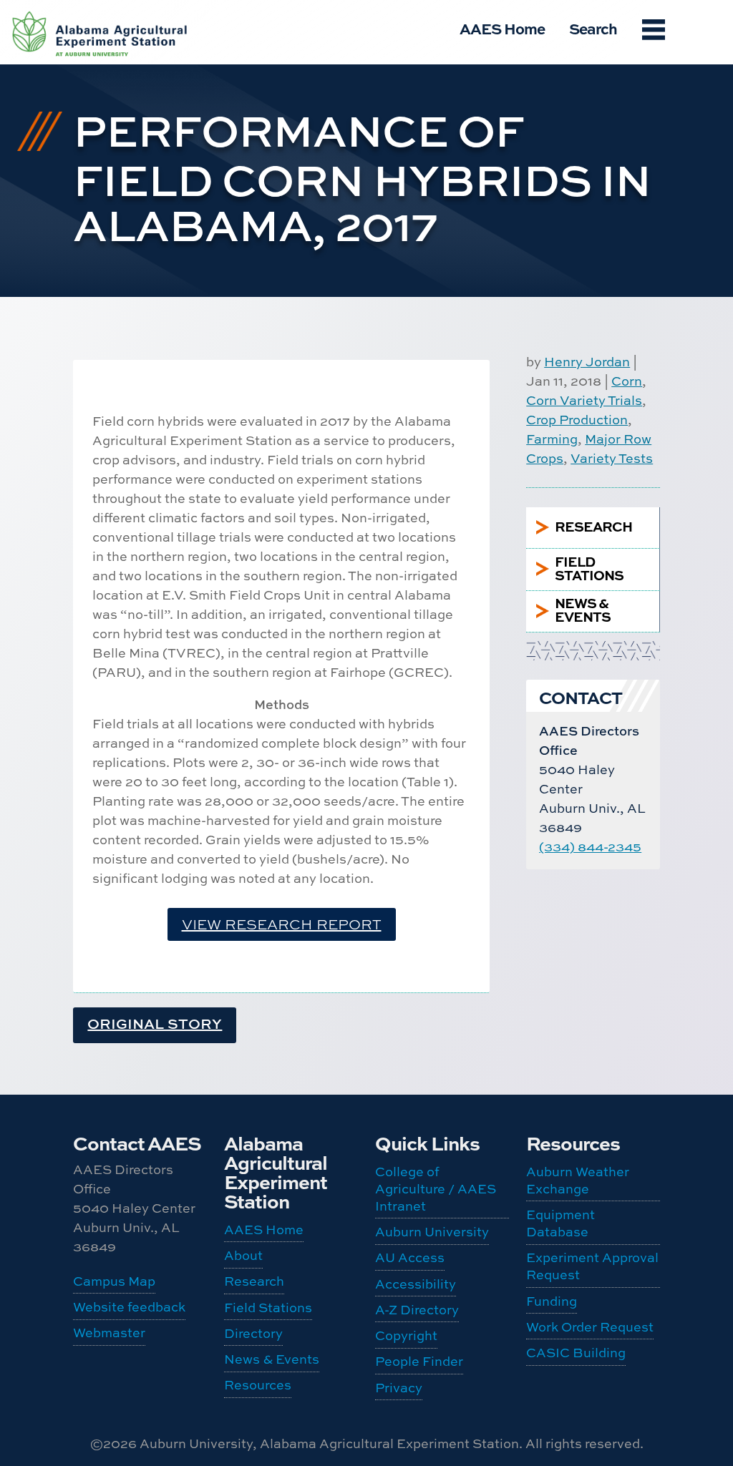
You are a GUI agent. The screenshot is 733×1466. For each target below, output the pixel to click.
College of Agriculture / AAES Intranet (435, 1189)
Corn (626, 381)
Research (254, 1281)
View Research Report (282, 924)
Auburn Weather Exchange (81, 257)
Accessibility (415, 1284)
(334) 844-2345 (590, 847)
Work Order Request (80, 464)
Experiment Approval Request (81, 383)
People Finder (76, 78)
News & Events (271, 1359)
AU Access (410, 1257)
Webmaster (109, 1333)
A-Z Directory (417, 1310)
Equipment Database (81, 320)
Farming (552, 439)
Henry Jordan (587, 362)
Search (593, 28)
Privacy (398, 1388)
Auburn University (432, 1232)
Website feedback (129, 1307)
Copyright (406, 1335)
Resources (257, 1385)
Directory (253, 1333)
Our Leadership (79, 35)
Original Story (154, 1023)
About (243, 1255)
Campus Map (114, 1281)
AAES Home (502, 28)
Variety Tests (612, 458)
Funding (79, 427)
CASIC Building (79, 508)
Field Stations (268, 1307)
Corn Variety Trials (584, 400)
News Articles (77, 161)
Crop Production (577, 420)
